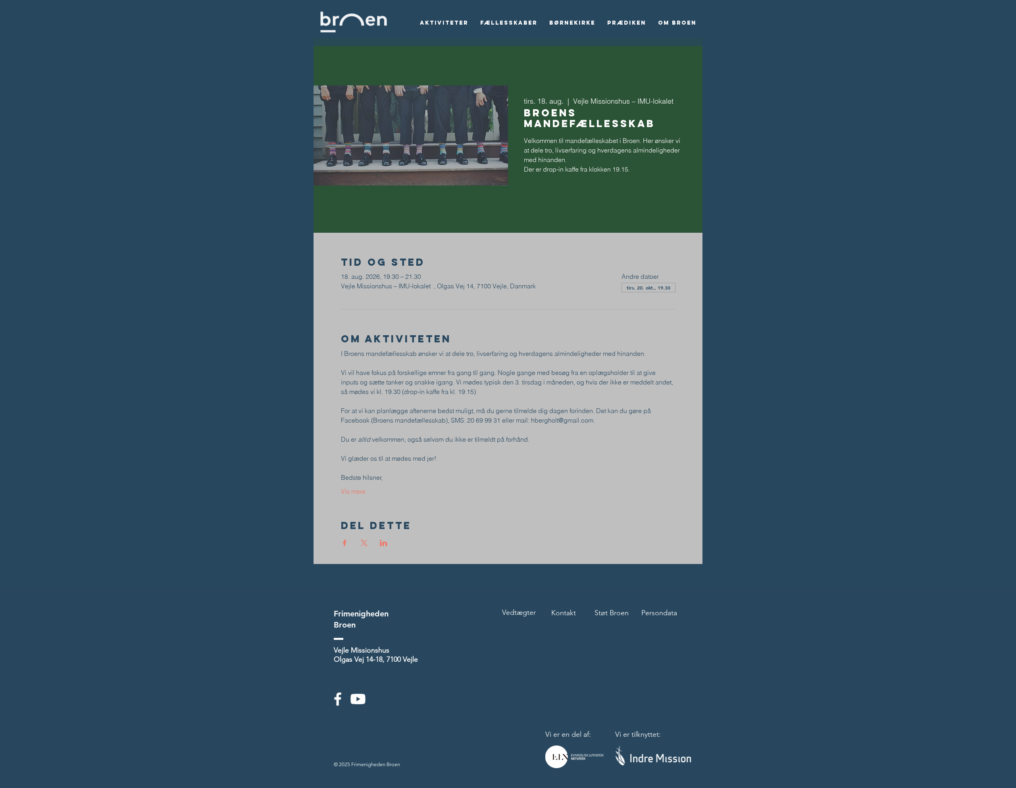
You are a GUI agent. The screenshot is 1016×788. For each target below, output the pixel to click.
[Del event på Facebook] (344, 543)
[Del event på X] (364, 543)
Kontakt (563, 612)
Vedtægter (519, 612)
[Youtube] (358, 699)
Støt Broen (612, 612)
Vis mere (353, 491)
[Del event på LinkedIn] (383, 543)
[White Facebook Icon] (337, 699)
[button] (444, 23)
